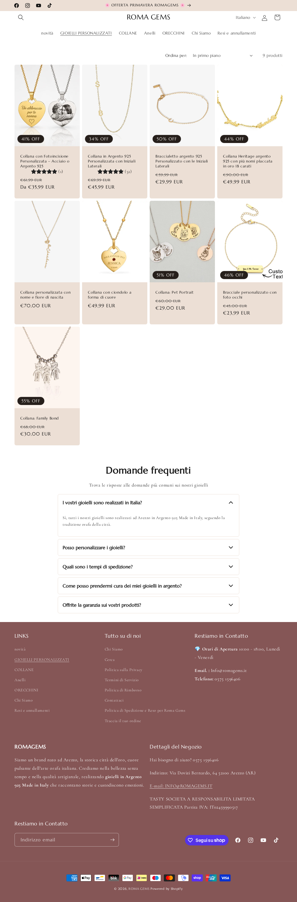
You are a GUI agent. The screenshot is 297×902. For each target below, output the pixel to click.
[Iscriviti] (112, 840)
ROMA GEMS (138, 889)
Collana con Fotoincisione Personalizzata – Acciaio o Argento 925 (45, 161)
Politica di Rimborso (123, 690)
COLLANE (24, 669)
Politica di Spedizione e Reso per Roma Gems (145, 710)
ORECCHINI (26, 690)
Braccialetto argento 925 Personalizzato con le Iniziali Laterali (181, 161)
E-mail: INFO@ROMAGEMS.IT (181, 786)
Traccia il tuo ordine (123, 720)
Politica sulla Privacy (123, 669)
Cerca (110, 659)
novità (20, 649)
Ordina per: (176, 55)
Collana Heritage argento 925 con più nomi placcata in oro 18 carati (248, 161)
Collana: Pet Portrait (174, 292)
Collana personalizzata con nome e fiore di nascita (45, 295)
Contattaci (114, 700)
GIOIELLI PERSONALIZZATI (42, 659)
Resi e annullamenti (32, 710)
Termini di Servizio (122, 679)
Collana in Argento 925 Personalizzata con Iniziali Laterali (111, 161)
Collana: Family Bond (39, 418)
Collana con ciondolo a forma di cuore (109, 295)
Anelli (20, 679)
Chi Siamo (24, 700)
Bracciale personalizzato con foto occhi (250, 295)
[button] (21, 17)
